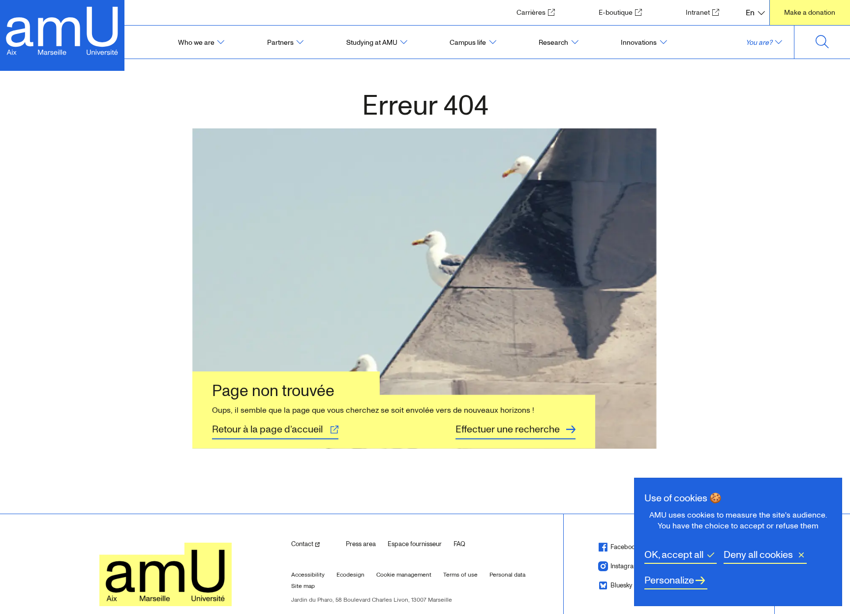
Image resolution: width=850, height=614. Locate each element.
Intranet (706, 12)
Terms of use (460, 575)
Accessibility (308, 575)
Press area (361, 544)
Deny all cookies (758, 555)
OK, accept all (673, 555)
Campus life (468, 42)
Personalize (669, 580)
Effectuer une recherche (507, 429)
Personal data (507, 575)
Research (553, 42)
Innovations (639, 42)
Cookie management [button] (403, 575)
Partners (280, 42)
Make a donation (809, 12)
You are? (759, 42)
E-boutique (623, 12)
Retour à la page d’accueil (267, 429)
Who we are (196, 42)
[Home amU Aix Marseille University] (62, 30)
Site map (303, 586)
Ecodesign (350, 575)
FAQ (459, 544)
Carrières (538, 12)
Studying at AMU (371, 42)
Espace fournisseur (415, 544)
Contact (314, 544)
